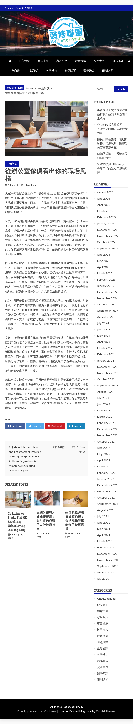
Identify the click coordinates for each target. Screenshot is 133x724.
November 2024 (107, 298)
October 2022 (106, 441)
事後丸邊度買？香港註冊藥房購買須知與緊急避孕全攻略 (112, 114)
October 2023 (106, 379)
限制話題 (107, 70)
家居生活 (61, 60)
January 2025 (105, 285)
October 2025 (106, 242)
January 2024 (105, 360)
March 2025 (105, 273)
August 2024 (105, 317)
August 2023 (105, 391)
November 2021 (107, 491)
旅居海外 (117, 60)
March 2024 (105, 348)
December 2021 (107, 485)
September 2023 (107, 385)
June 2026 (103, 198)
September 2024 (107, 310)
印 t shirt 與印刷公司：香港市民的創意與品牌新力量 (112, 129)
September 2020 (107, 566)
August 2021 (105, 510)
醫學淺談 (89, 70)
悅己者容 (99, 60)
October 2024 (106, 304)
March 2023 (105, 416)
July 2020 (103, 578)
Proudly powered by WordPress (37, 711)
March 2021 (105, 541)
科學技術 (51, 70)
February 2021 (106, 547)
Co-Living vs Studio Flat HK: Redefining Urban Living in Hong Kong (17, 522)
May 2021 (103, 528)
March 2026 (105, 211)
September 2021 (107, 504)
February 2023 (106, 423)
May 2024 (103, 335)
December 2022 (107, 429)
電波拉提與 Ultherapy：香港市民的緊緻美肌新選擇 (112, 168)
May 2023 (103, 410)
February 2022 (106, 472)
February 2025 (106, 279)
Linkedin (76, 426)
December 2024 (107, 292)
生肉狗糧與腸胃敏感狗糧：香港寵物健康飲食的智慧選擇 (74, 521)
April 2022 (103, 460)
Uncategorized (106, 598)
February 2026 (106, 217)
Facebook (15, 426)
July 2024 (103, 323)
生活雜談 (32, 70)
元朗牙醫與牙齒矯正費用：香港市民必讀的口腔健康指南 (46, 521)
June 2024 (103, 329)
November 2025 (107, 236)
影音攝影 (80, 60)
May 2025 (103, 261)
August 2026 (105, 192)
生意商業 (14, 70)
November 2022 (107, 435)
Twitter (36, 426)
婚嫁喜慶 (43, 60)
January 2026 (105, 223)
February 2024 (106, 354)
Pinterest (56, 426)
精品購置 (70, 70)
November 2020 (107, 560)
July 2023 (103, 398)
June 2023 (103, 404)
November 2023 (107, 373)
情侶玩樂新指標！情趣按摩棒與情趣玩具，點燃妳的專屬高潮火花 (112, 143)
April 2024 (103, 342)
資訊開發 (102, 667)
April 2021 (103, 535)
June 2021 (103, 522)
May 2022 (103, 454)
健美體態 (24, 60)
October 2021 (106, 497)
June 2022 (103, 447)
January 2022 (105, 479)
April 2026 (103, 204)
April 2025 (103, 267)
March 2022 (105, 466)
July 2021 (103, 516)
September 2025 (107, 248)
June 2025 (103, 254)
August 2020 (105, 572)
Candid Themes (106, 711)
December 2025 (107, 229)
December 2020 (107, 553)
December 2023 (107, 366)
